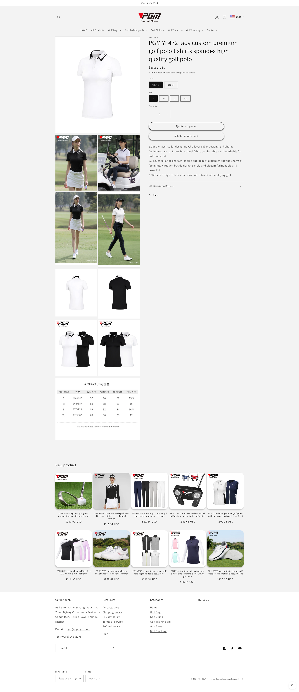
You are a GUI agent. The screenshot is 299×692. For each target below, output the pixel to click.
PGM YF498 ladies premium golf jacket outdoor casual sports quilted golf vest (225, 514)
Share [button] (156, 194)
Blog (105, 634)
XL (185, 98)
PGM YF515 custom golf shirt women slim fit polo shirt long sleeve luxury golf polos (187, 574)
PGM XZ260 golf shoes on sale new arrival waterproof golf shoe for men (111, 572)
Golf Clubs (156, 617)
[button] (59, 17)
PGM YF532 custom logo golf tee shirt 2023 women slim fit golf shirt (74, 572)
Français (93, 678)
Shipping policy (112, 612)
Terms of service (113, 621)
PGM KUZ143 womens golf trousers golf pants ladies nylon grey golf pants (149, 514)
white (155, 84)
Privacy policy (111, 617)
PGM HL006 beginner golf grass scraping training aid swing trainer (74, 514)
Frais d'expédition (157, 72)
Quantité (153, 106)
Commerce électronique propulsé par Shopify (225, 679)
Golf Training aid (160, 621)
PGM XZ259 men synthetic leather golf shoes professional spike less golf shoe (225, 572)
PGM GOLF (202, 679)
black (171, 84)
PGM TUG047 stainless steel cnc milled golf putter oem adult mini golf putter (187, 514)
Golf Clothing (158, 631)
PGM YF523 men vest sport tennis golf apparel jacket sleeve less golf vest (150, 572)
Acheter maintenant (186, 136)
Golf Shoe (156, 626)
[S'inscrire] (113, 648)
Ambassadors (111, 607)
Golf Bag (155, 612)
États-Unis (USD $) (68, 678)
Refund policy (111, 626)
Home (154, 607)
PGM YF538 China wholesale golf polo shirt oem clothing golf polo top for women (112, 516)
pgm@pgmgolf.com (78, 629)
